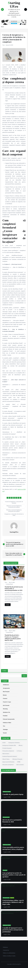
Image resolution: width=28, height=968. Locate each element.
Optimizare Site (6, 712)
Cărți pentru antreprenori (8, 751)
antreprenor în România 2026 (9, 745)
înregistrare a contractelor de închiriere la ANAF (14, 514)
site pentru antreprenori (8, 764)
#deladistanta (6, 684)
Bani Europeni (6, 691)
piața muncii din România (8, 762)
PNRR (19, 762)
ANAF (4, 742)
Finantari (5, 698)
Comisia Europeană (7, 748)
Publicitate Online (7, 722)
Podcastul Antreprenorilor (9, 719)
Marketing (5, 708)
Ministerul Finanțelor (17, 759)
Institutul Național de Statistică (10, 756)
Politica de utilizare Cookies (9, 955)
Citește (7, 604)
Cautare (4, 670)
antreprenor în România (14, 742)
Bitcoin (20, 745)
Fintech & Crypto (7, 702)
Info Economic (6, 705)
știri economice (20, 764)
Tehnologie (5, 729)
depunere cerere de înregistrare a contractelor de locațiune (14, 506)
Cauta (24, 675)
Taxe (3, 45)
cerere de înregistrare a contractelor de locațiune (14, 502)
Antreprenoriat (6, 688)
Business (5, 695)
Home (2, 26)
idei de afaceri (6, 753)
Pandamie (5, 715)
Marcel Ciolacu (6, 759)
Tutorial (5, 732)
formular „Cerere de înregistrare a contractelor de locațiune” (14, 510)
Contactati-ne (6, 950)
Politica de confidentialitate (9, 953)
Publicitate (5, 947)
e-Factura (19, 751)
